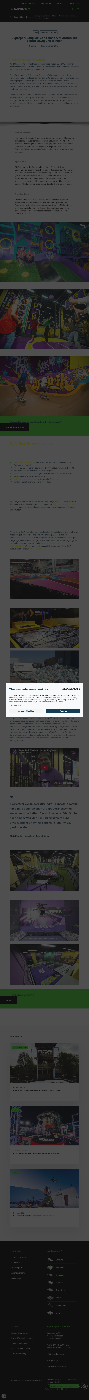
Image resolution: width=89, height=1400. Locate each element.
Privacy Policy (16, 705)
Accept (63, 711)
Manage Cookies (26, 711)
